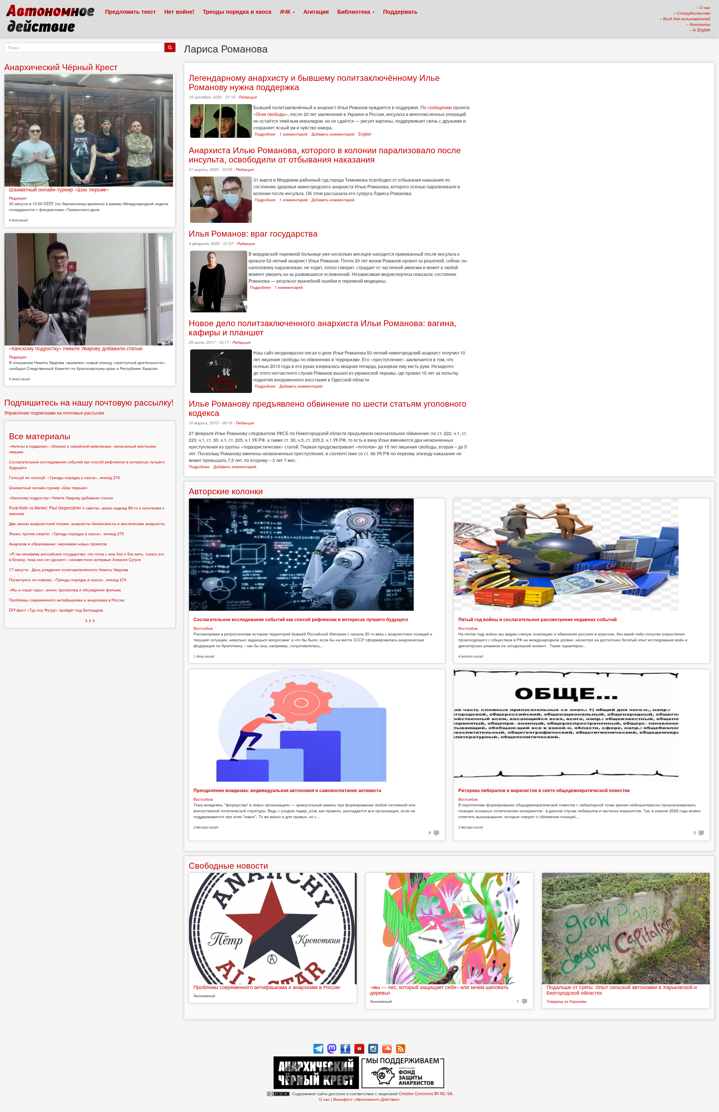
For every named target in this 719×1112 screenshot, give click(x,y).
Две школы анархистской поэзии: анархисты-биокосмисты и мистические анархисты (87, 523)
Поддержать (400, 11)
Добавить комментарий (332, 134)
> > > (90, 620)
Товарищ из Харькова (566, 1001)
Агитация (316, 11)
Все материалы (39, 436)
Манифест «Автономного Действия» (366, 1099)
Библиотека (354, 11)
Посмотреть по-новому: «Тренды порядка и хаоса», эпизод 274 (67, 579)
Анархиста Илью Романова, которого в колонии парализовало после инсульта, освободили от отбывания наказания (325, 154)
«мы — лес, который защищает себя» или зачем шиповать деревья (439, 989)
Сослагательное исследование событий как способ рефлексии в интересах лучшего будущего (301, 619)
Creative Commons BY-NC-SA (425, 1093)
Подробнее (265, 134)
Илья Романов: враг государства (253, 233)
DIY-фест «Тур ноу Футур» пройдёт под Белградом (56, 610)
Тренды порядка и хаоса (237, 11)
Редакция (248, 97)
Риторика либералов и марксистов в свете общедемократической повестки (544, 790)
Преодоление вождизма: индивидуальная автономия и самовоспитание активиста (287, 790)
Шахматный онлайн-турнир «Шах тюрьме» (59, 189)
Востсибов (203, 628)
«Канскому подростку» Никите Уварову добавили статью (76, 348)
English (364, 134)
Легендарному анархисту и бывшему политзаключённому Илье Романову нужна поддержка (314, 82)
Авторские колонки (226, 491)
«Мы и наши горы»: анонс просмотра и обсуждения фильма (65, 589)
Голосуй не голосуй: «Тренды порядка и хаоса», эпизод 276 (64, 477)
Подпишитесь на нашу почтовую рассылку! (89, 402)
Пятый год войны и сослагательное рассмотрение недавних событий (537, 619)
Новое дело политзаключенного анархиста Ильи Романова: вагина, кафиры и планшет (322, 327)
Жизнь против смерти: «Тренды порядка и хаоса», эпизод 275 (66, 533)
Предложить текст (130, 11)
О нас (324, 1099)
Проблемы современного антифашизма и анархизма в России (267, 986)
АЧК (286, 11)
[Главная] (52, 19)
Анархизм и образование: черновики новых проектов (58, 543)
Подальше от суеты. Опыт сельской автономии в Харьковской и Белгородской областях (622, 989)
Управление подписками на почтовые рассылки (54, 412)
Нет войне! (179, 11)
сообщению (439, 107)
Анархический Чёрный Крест (61, 67)
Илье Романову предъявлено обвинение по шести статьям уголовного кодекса (328, 407)
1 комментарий (293, 134)
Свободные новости (228, 865)
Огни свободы (270, 114)
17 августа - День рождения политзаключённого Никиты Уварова (68, 569)
